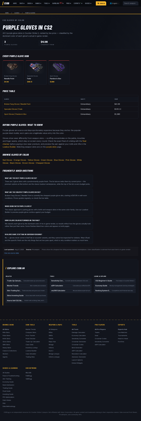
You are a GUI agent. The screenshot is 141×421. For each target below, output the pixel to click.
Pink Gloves (70, 160)
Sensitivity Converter (79, 338)
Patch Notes (7, 400)
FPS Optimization (8, 397)
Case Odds (29, 344)
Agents (5, 357)
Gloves (17, 13)
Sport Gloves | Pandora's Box (15, 114)
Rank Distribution (8, 385)
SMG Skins (6, 344)
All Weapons (53, 329)
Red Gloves (7, 160)
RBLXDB (28, 373)
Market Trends (31, 329)
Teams (97, 332)
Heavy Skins (7, 348)
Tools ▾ (47, 3)
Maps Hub (52, 341)
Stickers (5, 354)
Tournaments (122, 335)
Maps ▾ (22, 3)
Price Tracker (30, 335)
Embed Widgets (77, 363)
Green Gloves (46, 160)
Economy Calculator (79, 335)
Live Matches (122, 332)
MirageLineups (54, 354)
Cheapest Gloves (43, 163)
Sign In (102, 3)
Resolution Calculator (79, 354)
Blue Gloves (59, 160)
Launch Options (77, 360)
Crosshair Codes (77, 344)
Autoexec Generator (79, 357)
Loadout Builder (9, 147)
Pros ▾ (68, 3)
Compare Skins (31, 332)
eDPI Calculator (77, 351)
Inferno (51, 348)
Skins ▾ (30, 3)
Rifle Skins (6, 332)
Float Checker (30, 338)
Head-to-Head (123, 338)
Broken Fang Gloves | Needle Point (17, 104)
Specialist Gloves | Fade (13, 109)
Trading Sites (30, 357)
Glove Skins (7, 341)
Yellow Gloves (33, 160)
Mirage (51, 344)
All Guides (6, 373)
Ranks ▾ (38, 3)
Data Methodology (9, 406)
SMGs (51, 335)
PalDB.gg (29, 376)
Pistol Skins (6, 335)
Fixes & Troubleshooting (11, 376)
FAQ (4, 403)
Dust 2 (51, 351)
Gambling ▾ (58, 3)
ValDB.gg (29, 379)
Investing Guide (8, 394)
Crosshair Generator (79, 341)
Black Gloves (15, 163)
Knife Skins (6, 338)
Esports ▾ (78, 3)
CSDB (6, 3)
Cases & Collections (10, 351)
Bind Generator (77, 348)
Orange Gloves (20, 160)
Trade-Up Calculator (33, 341)
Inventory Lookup (32, 348)
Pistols (51, 338)
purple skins (51, 147)
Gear (96, 335)
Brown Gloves (28, 163)
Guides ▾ (88, 3)
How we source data (11, 253)
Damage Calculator (78, 332)
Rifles (51, 332)
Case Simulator (31, 354)
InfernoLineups (54, 357)
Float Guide (6, 391)
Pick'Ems (121, 341)
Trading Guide (7, 388)
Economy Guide (8, 382)
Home (15, 3)
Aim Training (7, 379)
